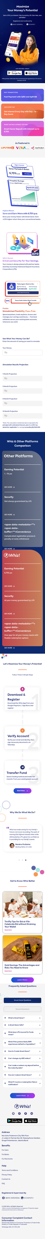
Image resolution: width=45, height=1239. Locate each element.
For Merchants (7, 1159)
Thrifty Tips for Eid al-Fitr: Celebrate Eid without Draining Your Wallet (20, 924)
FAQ (3, 1183)
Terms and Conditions (10, 1170)
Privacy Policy (7, 1175)
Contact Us (6, 1179)
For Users (5, 1150)
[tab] (22, 1000)
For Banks (5, 1154)
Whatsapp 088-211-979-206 (11, 1227)
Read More (8, 930)
